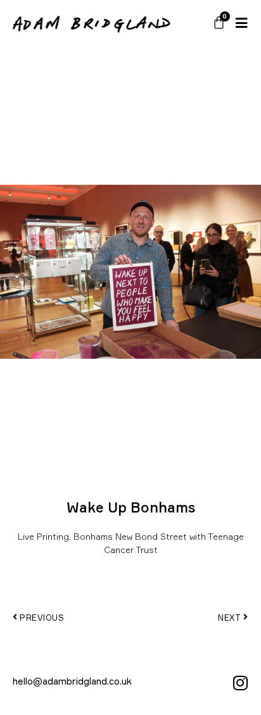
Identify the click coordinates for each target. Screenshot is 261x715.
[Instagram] (240, 683)
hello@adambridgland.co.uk (72, 681)
